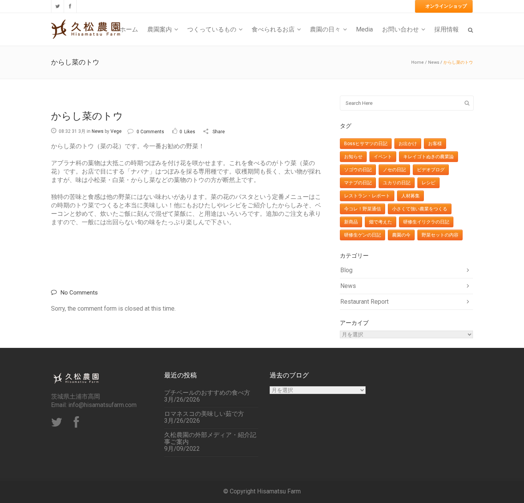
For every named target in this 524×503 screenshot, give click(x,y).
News (433, 62)
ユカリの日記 (396, 182)
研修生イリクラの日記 (426, 222)
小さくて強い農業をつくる (419, 209)
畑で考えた (380, 222)
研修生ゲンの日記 (362, 235)
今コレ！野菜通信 (362, 209)
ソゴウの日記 (358, 169)
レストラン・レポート (367, 196)
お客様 (435, 143)
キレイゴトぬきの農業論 (428, 156)
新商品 (351, 222)
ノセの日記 (394, 169)
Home (417, 62)
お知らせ (353, 156)
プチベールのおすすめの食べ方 (207, 392)
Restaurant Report (364, 301)
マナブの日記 (358, 182)
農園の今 (401, 235)
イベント (383, 156)
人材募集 (410, 196)
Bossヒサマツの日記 (365, 143)
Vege (116, 131)
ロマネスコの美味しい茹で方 (204, 413)
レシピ (428, 182)
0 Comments (150, 131)
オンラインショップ (446, 6)
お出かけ (408, 143)
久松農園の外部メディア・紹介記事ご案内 (210, 438)
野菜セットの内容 (440, 235)
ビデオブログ (431, 169)
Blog (346, 270)
